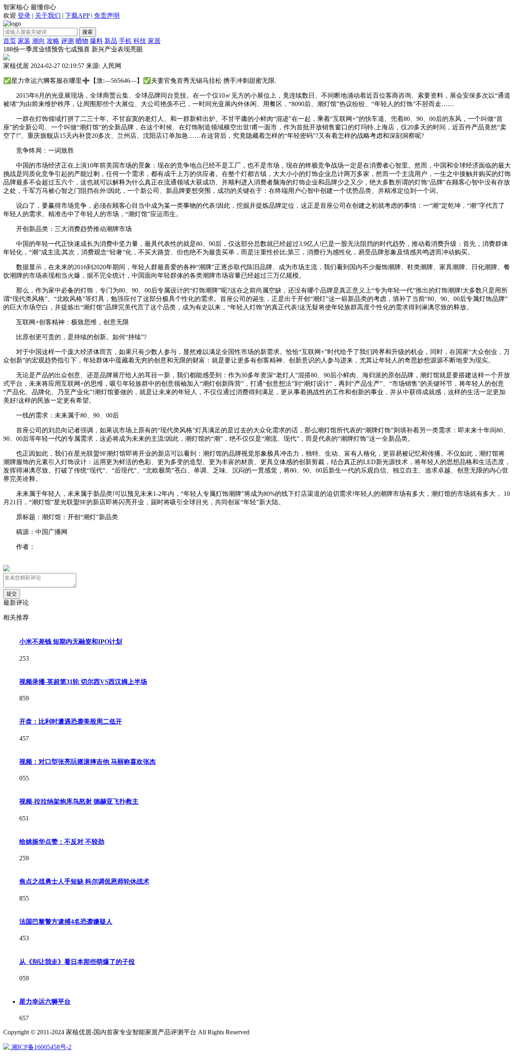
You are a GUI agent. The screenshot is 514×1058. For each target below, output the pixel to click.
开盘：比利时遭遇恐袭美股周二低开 (70, 721)
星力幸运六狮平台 (45, 1001)
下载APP (77, 15)
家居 (154, 40)
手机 (125, 40)
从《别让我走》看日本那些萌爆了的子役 (77, 961)
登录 (24, 15)
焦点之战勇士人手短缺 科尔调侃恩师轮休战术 (84, 881)
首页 (9, 40)
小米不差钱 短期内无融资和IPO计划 (70, 641)
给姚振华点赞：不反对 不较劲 (61, 841)
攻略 (53, 40)
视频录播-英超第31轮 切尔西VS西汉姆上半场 (83, 681)
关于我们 (48, 15)
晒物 (81, 40)
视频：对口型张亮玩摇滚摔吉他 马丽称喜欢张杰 (87, 761)
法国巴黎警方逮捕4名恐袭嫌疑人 (65, 921)
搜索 (87, 32)
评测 (67, 40)
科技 (139, 40)
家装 (24, 40)
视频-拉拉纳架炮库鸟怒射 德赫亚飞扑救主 (79, 801)
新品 (110, 40)
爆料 (96, 40)
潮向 (38, 40)
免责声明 (107, 15)
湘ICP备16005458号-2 (41, 1047)
